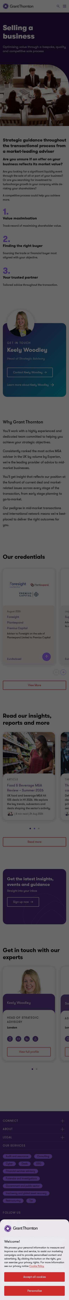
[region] (34, 1259)
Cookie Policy (36, 1266)
